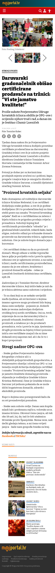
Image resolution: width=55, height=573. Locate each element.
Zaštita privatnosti (36, 559)
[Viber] (19, 136)
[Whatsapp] (14, 136)
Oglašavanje (15, 561)
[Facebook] (4, 136)
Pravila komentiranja (19, 559)
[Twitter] (9, 136)
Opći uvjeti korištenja (22, 556)
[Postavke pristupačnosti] (49, 11)
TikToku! (21, 436)
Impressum (6, 556)
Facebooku (8, 436)
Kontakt (5, 561)
